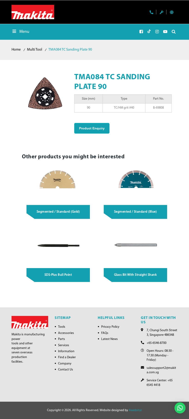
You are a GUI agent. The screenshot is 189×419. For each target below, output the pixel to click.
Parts (61, 339)
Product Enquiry (92, 128)
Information (66, 351)
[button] (180, 407)
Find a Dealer (67, 357)
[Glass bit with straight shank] (135, 245)
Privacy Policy (110, 327)
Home (16, 50)
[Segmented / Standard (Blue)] (135, 182)
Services (63, 345)
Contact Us (65, 369)
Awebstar (135, 410)
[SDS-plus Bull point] (58, 245)
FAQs (104, 333)
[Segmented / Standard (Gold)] (58, 182)
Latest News (109, 339)
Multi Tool (34, 50)
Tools (61, 327)
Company (64, 363)
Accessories (66, 333)
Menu (24, 32)
